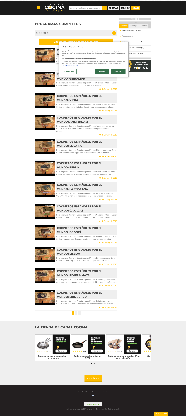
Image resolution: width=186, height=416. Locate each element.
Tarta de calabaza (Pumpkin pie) (133, 47)
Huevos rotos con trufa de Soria (132, 53)
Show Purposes (69, 71)
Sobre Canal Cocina (84, 392)
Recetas (124, 26)
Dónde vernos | (97, 392)
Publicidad (105, 392)
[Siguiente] (79, 313)
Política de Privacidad (100, 409)
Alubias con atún (127, 36)
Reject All (102, 71)
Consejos (133, 26)
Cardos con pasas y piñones (131, 30)
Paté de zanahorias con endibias (133, 42)
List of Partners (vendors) (70, 66)
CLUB (136, 8)
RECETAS (113, 8)
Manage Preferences (93, 404)
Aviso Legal (88, 409)
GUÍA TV (125, 8)
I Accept (118, 71)
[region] (94, 59)
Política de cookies (114, 409)
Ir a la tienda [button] (93, 378)
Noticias (144, 26)
